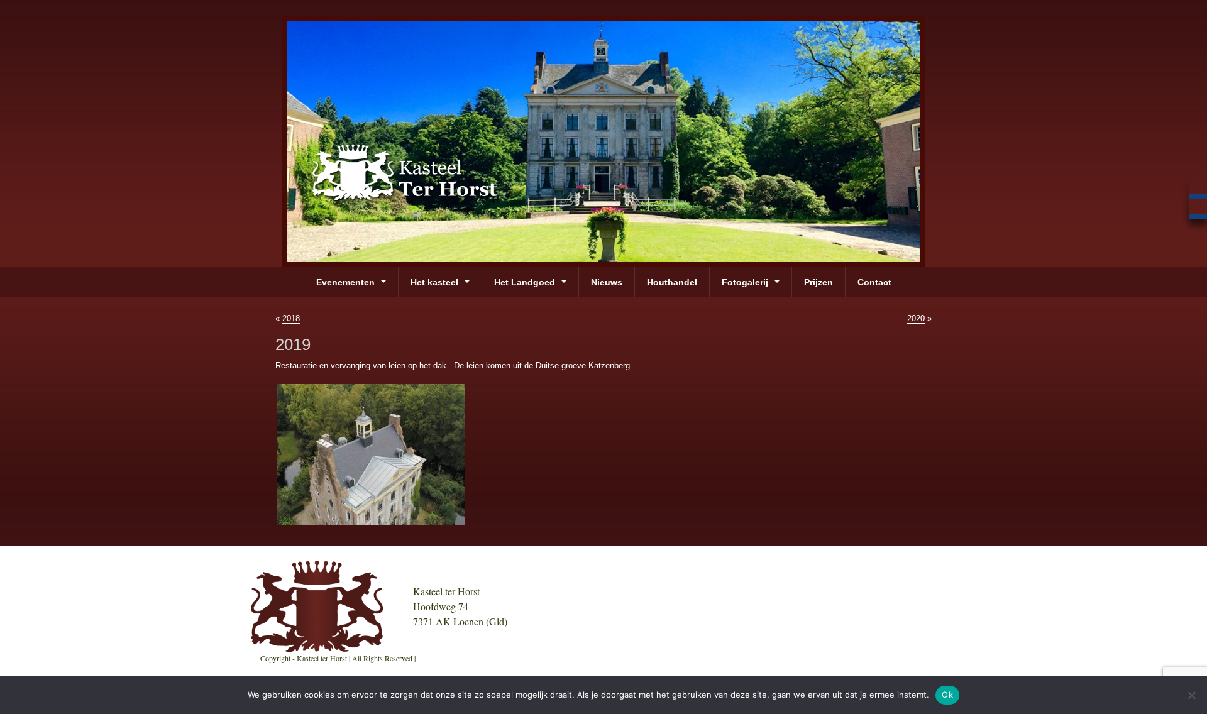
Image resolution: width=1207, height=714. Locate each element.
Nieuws (606, 282)
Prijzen (818, 282)
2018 (291, 318)
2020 (916, 318)
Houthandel (672, 282)
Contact (874, 282)
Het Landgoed (524, 282)
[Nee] (1191, 695)
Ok (947, 694)
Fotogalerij (745, 282)
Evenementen (345, 282)
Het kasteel (434, 282)
